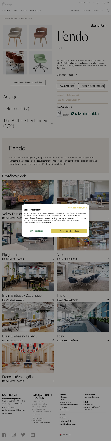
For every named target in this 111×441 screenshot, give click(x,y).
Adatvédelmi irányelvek (77, 208)
